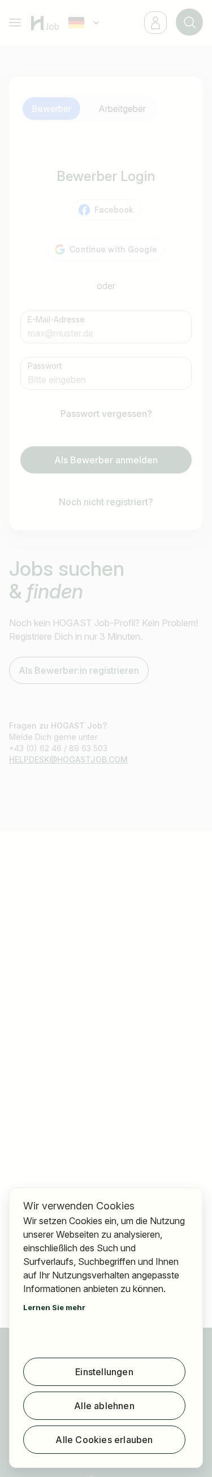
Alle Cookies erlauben (104, 1439)
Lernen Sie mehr (54, 1307)
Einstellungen (104, 1371)
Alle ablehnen (104, 1405)
